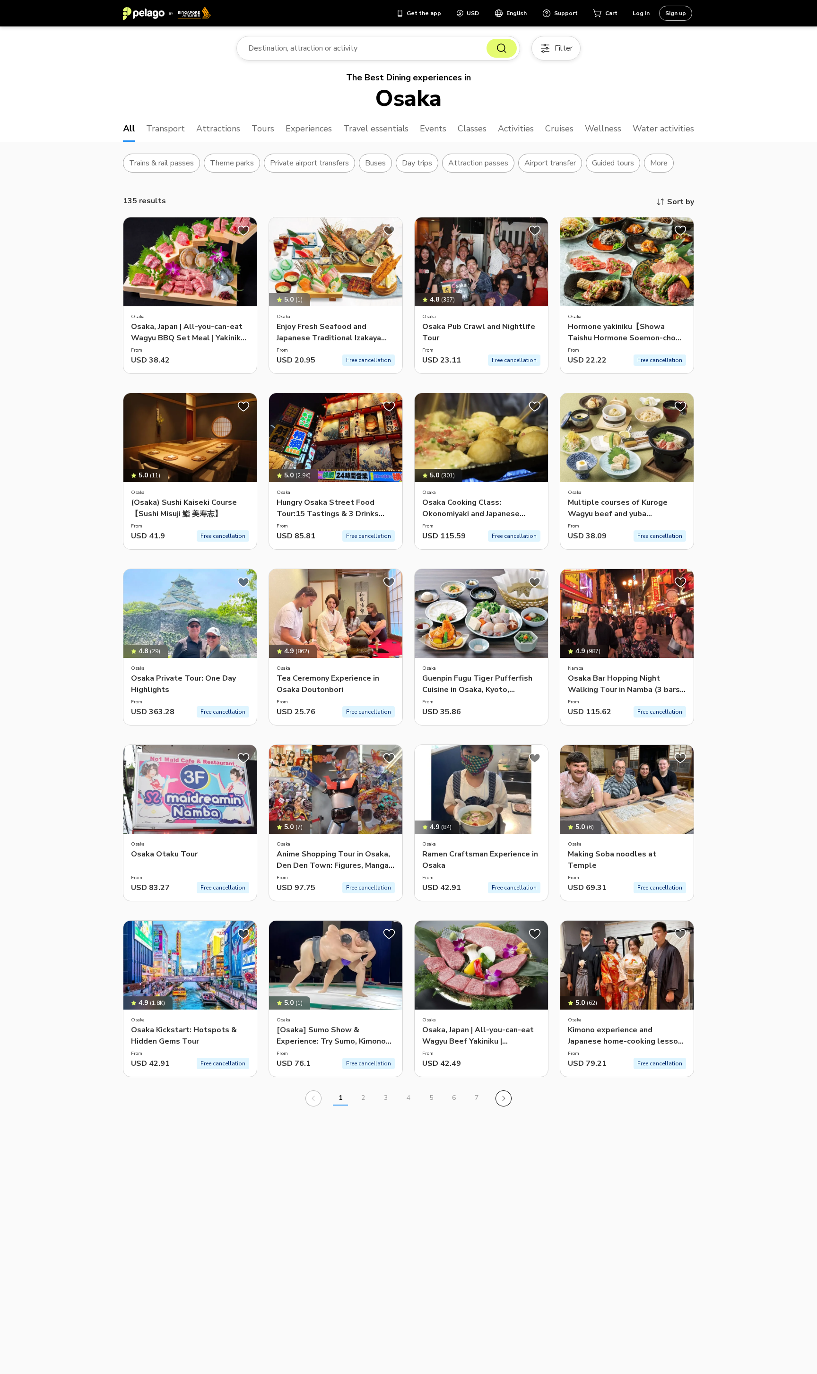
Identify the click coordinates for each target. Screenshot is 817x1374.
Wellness (603, 128)
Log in (641, 13)
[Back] (313, 1098)
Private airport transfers (309, 163)
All (129, 128)
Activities (516, 128)
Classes (472, 128)
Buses (375, 163)
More (659, 163)
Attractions (218, 128)
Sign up (675, 13)
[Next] (503, 1098)
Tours (263, 128)
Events (433, 128)
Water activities (663, 128)
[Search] (502, 48)
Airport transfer (550, 163)
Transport (165, 128)
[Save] (243, 230)
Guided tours (613, 163)
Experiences (309, 128)
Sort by (680, 202)
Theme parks (232, 163)
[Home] (167, 13)
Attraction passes (478, 163)
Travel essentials (376, 128)
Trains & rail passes (161, 163)
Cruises (559, 128)
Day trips (417, 163)
